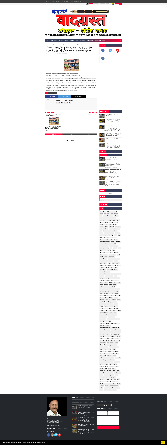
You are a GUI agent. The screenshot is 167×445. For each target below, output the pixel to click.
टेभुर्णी (111, 314)
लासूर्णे (119, 282)
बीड (101, 216)
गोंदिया (114, 265)
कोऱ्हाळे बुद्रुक (108, 302)
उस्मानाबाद (116, 252)
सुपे (104, 237)
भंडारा (109, 259)
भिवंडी (106, 366)
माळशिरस (118, 241)
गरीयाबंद (106, 306)
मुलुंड (112, 372)
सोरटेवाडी (108, 286)
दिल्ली (107, 218)
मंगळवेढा (108, 280)
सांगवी (105, 250)
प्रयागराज (109, 355)
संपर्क (103, 40)
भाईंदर (115, 364)
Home (47, 1)
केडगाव (115, 239)
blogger (54, 134)
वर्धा (111, 379)
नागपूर (106, 224)
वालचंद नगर (108, 381)
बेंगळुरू (106, 364)
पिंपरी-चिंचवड (107, 278)
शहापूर (106, 383)
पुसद (101, 355)
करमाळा (116, 293)
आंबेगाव (114, 218)
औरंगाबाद (102, 220)
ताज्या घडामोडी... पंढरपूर (105, 271)
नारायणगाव (116, 347)
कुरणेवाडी (111, 297)
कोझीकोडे (114, 299)
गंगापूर (101, 306)
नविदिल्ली (111, 276)
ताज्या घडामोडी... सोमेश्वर (105, 338)
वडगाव (101, 284)
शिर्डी (112, 261)
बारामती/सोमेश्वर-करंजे (104, 362)
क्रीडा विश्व (72, 40)
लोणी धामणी (106, 213)
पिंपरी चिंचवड (111, 256)
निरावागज (106, 254)
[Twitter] (116, 1)
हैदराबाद (114, 390)
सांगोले (101, 388)
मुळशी (115, 372)
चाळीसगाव (102, 267)
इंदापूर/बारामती (103, 291)
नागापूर (106, 347)
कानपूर (101, 297)
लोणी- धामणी (112, 377)
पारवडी (113, 353)
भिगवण (104, 231)
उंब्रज (113, 291)
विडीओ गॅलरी (83, 40)
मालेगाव (116, 280)
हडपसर (101, 239)
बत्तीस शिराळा (102, 357)
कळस (119, 295)
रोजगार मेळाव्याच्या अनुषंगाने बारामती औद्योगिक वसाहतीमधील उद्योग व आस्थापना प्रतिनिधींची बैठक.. (113, 134)
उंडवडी (109, 291)
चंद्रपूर (110, 243)
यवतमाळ (117, 233)
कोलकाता (102, 304)
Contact (58, 1)
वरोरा (108, 379)
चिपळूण (119, 310)
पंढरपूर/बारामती (103, 351)
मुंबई (116, 211)
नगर (106, 276)
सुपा (115, 237)
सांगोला (115, 284)
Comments (118, 155)
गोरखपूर (101, 308)
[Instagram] (118, 1)
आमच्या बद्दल (98, 40)
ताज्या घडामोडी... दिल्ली (104, 336)
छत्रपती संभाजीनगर (104, 228)
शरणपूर (101, 383)
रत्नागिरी (115, 248)
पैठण (105, 355)
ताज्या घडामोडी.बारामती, (63, 53)
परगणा (109, 351)
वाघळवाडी (102, 381)
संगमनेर (106, 385)
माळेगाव (101, 226)
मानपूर (113, 368)
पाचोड (105, 353)
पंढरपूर (114, 254)
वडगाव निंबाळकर (114, 213)
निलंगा (113, 349)
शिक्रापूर (106, 284)
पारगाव (101, 224)
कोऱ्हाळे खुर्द (102, 302)
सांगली (101, 233)
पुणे (112, 211)
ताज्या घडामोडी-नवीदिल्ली (105, 327)
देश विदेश (61, 40)
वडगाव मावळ (102, 379)
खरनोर (111, 304)
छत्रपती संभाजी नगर (104, 312)
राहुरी (116, 375)
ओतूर (101, 293)
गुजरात (111, 306)
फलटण (101, 222)
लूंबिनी (107, 377)
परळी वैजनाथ (115, 351)
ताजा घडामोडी (109, 319)
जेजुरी (115, 235)
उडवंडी (117, 291)
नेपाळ (115, 276)
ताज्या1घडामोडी (114, 274)
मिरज (118, 370)
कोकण (66, 40)
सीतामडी (106, 390)
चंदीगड (101, 310)
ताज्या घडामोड (108, 321)
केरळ (101, 254)
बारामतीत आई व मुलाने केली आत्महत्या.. (89, 3)
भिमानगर (102, 366)
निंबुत (101, 349)
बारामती (108, 211)
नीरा (110, 254)
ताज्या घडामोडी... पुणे (113, 246)
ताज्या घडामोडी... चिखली (105, 334)
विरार (118, 381)
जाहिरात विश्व (90, 40)
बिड (118, 278)
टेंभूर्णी (107, 314)
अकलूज (112, 233)
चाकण (110, 310)
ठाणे (101, 231)
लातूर (101, 235)
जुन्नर (112, 267)
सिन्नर (118, 388)
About (52, 1)
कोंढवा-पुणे (108, 299)
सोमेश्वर (115, 261)
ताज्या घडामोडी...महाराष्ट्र (116, 338)
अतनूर (113, 250)
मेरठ (119, 372)
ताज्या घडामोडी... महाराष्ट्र (114, 228)
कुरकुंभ (111, 239)
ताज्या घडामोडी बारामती (104, 323)
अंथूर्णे (109, 289)
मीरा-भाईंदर (102, 372)
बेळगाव (110, 364)
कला (77, 40)
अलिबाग (117, 289)
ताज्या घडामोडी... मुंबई (104, 248)
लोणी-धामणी (102, 261)
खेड (105, 265)
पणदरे (118, 254)
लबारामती (102, 377)
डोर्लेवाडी (116, 267)
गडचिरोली (110, 265)
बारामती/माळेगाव (111, 360)
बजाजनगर (114, 278)
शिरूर (101, 250)
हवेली (101, 263)
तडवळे (115, 314)
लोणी (119, 248)
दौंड (119, 274)
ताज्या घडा (102, 321)
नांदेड (119, 235)
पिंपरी (101, 237)
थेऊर (105, 345)
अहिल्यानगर (102, 252)
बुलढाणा (112, 241)
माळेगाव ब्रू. (109, 370)
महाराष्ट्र (114, 224)
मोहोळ (101, 375)
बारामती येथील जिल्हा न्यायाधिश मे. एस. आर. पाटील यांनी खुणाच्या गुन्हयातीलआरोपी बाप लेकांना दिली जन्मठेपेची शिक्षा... (113, 121)
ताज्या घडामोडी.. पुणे (104, 246)
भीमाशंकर (111, 366)
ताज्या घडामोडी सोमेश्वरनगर (105, 325)
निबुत (105, 349)
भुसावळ (116, 366)
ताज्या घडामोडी (78, 3)
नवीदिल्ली (116, 216)
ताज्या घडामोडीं (103, 342)
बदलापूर (108, 357)
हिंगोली (113, 286)
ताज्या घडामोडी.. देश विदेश (112, 269)
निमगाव (109, 349)
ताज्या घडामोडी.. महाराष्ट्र (108, 216)
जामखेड (107, 267)
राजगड (110, 282)
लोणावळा (117, 259)
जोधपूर (111, 312)
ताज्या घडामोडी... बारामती (110, 220)
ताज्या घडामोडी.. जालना (115, 329)
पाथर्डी (109, 353)
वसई (115, 379)
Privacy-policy (65, 1)
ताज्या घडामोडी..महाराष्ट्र (104, 340)
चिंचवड (114, 310)
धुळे (111, 248)
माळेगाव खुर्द (102, 370)
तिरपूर (101, 345)
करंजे (109, 263)
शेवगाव (118, 383)
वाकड (118, 379)
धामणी (110, 224)
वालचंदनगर (117, 226)
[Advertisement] (110, 74)
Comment (79, 96)
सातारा (118, 220)
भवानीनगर (102, 280)
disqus (71, 134)
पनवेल (101, 278)
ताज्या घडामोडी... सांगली (115, 336)
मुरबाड (108, 372)
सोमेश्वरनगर (106, 233)
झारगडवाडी (102, 314)
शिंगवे (110, 383)
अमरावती (106, 235)
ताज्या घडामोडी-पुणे (115, 327)
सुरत (110, 390)
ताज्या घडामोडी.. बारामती (105, 241)
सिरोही (101, 390)
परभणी (101, 256)
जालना (112, 237)
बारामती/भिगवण (103, 259)
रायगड (115, 282)
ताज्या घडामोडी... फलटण (105, 274)
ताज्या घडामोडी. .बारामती (105, 329)
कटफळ (106, 239)
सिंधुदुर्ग (113, 388)
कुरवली (115, 297)
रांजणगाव (106, 282)
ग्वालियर (110, 308)
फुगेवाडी (114, 355)
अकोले (113, 289)
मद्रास (106, 368)
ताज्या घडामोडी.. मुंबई (104, 332)
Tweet (66, 96)
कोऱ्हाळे (101, 265)
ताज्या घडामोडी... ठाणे (115, 334)
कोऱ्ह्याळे (114, 302)
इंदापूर (101, 213)
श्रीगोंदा (110, 284)
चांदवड (106, 310)
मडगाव (101, 368)
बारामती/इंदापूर (103, 360)
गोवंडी (106, 308)
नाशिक (106, 226)
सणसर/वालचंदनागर (114, 385)
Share (53, 96)
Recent (103, 155)
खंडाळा (107, 304)
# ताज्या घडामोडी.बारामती (52, 92)
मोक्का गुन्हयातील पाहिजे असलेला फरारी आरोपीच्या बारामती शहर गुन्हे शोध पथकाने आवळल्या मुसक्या (53, 128)
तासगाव (116, 342)
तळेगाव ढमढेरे (111, 317)
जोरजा (115, 312)
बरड (113, 357)
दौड (110, 218)
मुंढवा (101, 282)
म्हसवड (105, 375)
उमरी (108, 237)
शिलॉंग (114, 383)
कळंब (111, 295)
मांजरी (109, 368)
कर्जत (101, 295)
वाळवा (113, 381)
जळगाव (116, 222)
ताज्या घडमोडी (116, 319)
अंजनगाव (111, 235)
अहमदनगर (110, 231)
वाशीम (108, 261)
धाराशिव (114, 345)
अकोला (105, 263)
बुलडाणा (101, 364)
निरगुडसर (102, 218)
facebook (88, 134)
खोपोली (115, 304)
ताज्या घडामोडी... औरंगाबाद (115, 332)
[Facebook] (113, 1)
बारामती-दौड (117, 357)
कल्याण (101, 243)
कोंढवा (106, 243)
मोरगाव (115, 231)
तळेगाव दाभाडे (103, 319)
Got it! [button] (162, 442)
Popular (110, 155)
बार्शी (112, 362)
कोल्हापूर (111, 222)
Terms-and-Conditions (75, 1)
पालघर (106, 256)
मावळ (114, 370)
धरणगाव (102, 276)
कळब (115, 295)
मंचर (112, 280)
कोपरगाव (118, 263)
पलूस (101, 353)
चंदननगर (116, 308)
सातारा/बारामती (107, 388)
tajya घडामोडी (103, 289)
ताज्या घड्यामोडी (110, 342)
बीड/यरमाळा (116, 362)
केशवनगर (102, 299)
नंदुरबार (101, 347)
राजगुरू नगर (111, 375)
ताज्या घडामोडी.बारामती (52, 44)
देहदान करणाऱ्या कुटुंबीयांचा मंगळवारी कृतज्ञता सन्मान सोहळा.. (113, 139)
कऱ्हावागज (106, 295)
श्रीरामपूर (102, 385)
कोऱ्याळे (118, 299)
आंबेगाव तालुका (110, 252)
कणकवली (106, 293)
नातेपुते (110, 347)
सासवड (109, 250)
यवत (113, 259)
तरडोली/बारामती (103, 317)
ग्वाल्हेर (118, 265)
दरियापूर (109, 345)
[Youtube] (120, 1)
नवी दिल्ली (111, 226)
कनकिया (111, 293)
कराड (113, 263)
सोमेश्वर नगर (102, 286)
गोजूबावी (115, 306)
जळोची (114, 243)
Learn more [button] (42, 442)
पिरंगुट (117, 353)
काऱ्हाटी (106, 297)
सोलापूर (106, 222)
